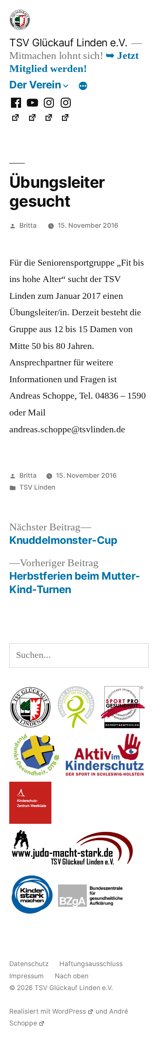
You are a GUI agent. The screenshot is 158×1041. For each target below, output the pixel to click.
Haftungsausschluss (91, 964)
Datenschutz (28, 964)
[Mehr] (83, 86)
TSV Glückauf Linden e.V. (68, 42)
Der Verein (35, 84)
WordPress (69, 1011)
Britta (28, 225)
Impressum (26, 976)
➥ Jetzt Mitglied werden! (74, 62)
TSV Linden (37, 487)
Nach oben (71, 976)
